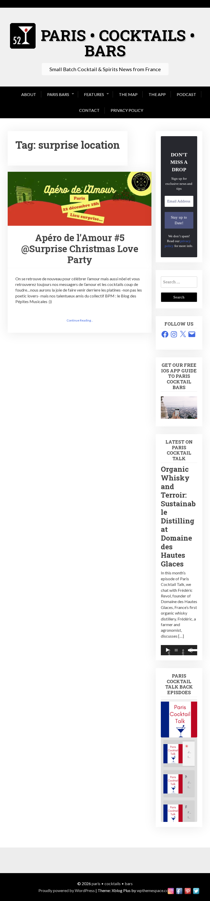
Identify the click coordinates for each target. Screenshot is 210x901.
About (28, 94)
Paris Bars (58, 94)
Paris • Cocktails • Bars (118, 42)
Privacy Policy (127, 110)
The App (157, 94)
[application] (179, 650)
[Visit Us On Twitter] (196, 890)
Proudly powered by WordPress (66, 890)
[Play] (167, 650)
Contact (89, 110)
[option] (179, 754)
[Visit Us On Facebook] (179, 890)
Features (94, 94)
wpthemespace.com (154, 890)
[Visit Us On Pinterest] (187, 890)
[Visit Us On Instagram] (170, 890)
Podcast (186, 94)
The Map (128, 94)
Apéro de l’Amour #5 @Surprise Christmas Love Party (79, 248)
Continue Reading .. (80, 320)
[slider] (192, 649)
